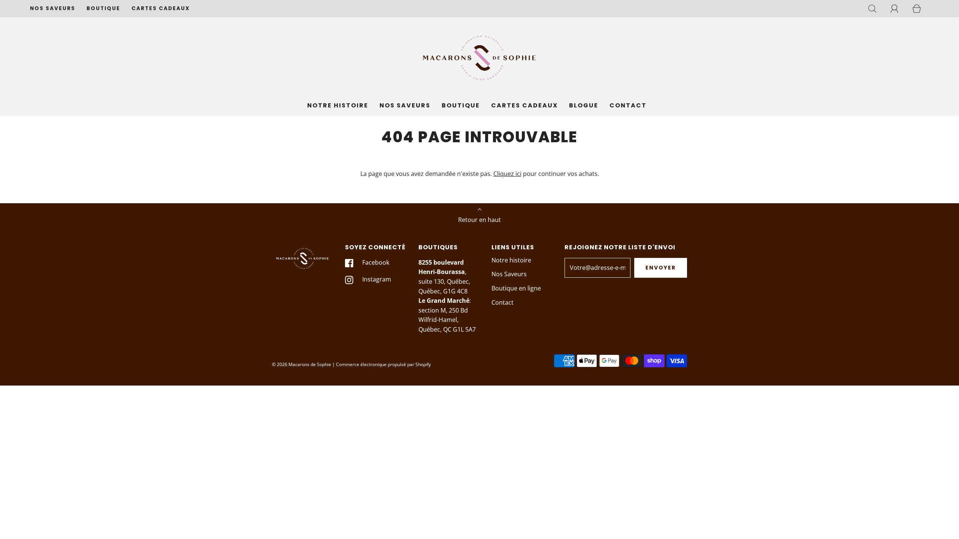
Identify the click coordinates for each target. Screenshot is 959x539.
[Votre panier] (921, 8)
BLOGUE (583, 105)
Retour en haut (479, 220)
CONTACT (628, 105)
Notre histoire (511, 260)
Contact (502, 302)
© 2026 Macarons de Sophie (301, 364)
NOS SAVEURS (52, 8)
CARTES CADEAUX (160, 8)
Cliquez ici (507, 174)
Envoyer (660, 267)
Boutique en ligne (516, 288)
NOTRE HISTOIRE (337, 105)
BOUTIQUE (103, 8)
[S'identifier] (898, 8)
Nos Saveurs (509, 274)
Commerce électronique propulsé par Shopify (383, 364)
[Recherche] (876, 8)
